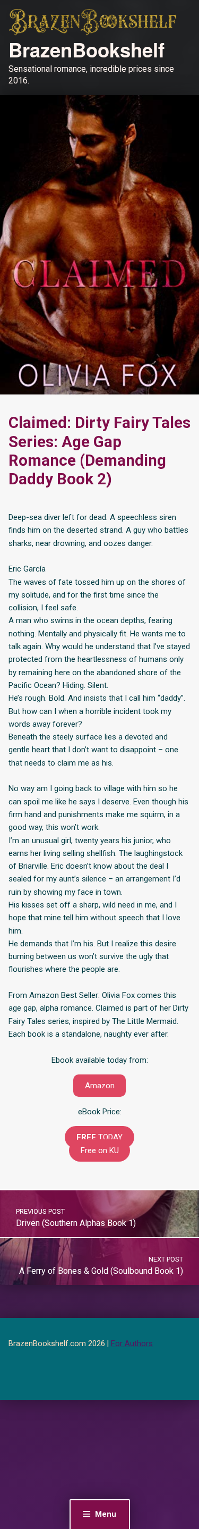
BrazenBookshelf (86, 49)
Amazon (100, 1085)
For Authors (132, 1343)
